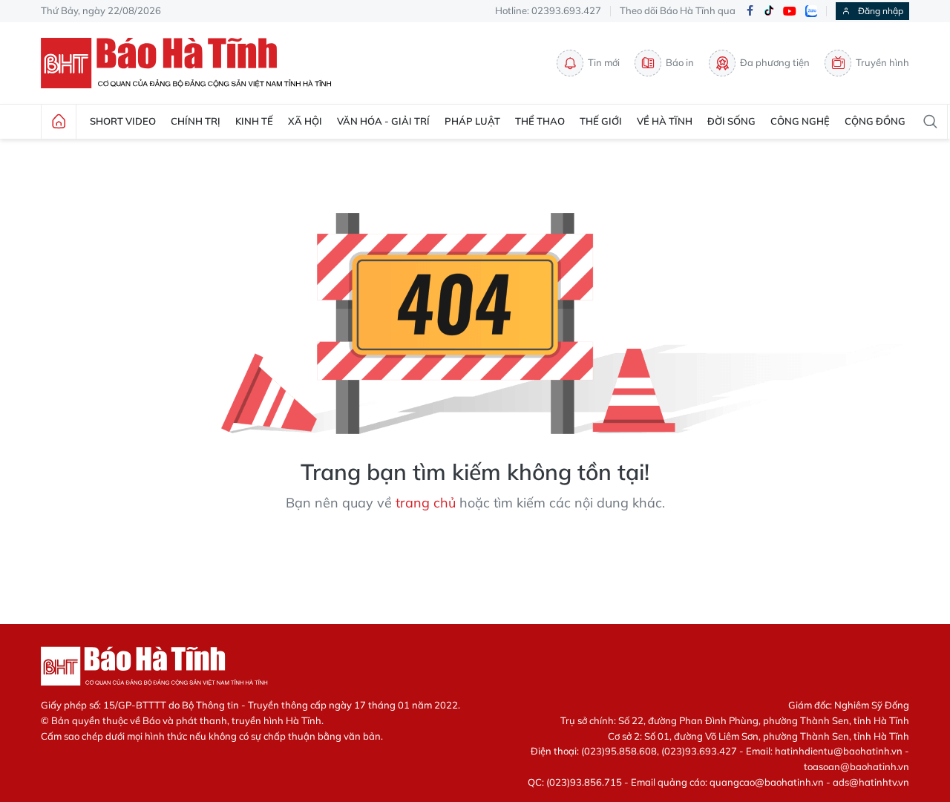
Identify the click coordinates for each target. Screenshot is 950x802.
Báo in (680, 62)
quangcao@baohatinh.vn (767, 782)
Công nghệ (800, 121)
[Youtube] (789, 11)
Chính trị (195, 121)
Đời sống (731, 121)
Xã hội (305, 121)
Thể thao (540, 121)
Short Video (123, 121)
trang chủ (426, 502)
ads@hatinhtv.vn (871, 782)
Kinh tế (254, 121)
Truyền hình (882, 62)
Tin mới (604, 62)
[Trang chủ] (59, 122)
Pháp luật (472, 121)
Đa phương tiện (775, 62)
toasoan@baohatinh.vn (856, 766)
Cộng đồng (875, 121)
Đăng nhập (880, 10)
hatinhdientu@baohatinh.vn (838, 751)
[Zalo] (811, 11)
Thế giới (601, 121)
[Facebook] (749, 11)
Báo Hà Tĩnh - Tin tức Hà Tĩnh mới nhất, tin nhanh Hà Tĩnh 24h (193, 63)
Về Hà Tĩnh (664, 121)
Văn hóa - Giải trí (383, 121)
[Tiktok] (769, 11)
